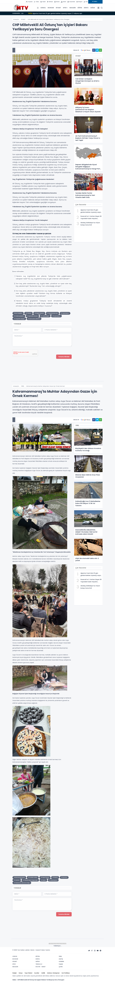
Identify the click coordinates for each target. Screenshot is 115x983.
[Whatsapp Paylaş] (100, 50)
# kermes (64, 877)
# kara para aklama (34, 318)
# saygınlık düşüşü (19, 318)
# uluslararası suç (52, 313)
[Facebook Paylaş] (93, 50)
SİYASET (58, 8)
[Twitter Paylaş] (97, 50)
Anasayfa (16, 19)
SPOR (64, 8)
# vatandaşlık (45, 316)
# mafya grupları (19, 316)
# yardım (16, 880)
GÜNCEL (43, 8)
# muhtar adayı (32, 877)
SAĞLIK (92, 8)
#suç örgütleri (18, 313)
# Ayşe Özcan (45, 877)
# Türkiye (28, 313)
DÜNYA (86, 8)
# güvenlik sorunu (32, 316)
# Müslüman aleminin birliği (21, 883)
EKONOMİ (51, 8)
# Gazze (55, 877)
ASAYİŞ (23, 944)
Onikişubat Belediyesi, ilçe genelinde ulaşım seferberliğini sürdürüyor (53, 13)
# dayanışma (53, 880)
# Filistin (43, 880)
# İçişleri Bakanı (39, 313)
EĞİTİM (80, 8)
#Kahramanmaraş (19, 877)
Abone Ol (76, 50)
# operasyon (65, 313)
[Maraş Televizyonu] (20, 8)
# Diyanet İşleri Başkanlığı (30, 880)
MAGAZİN (73, 8)
